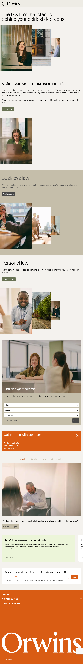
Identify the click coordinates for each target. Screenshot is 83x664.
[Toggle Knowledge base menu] (80, 599)
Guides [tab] (34, 459)
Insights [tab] (23, 459)
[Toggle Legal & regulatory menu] (80, 603)
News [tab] (44, 459)
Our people (7, 109)
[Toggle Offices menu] (80, 594)
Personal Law (8, 279)
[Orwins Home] (11, 4)
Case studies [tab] (57, 459)
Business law (8, 194)
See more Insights (10, 527)
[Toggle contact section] (77, 435)
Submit (75, 420)
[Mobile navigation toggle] (80, 4)
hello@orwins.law (7, 659)
